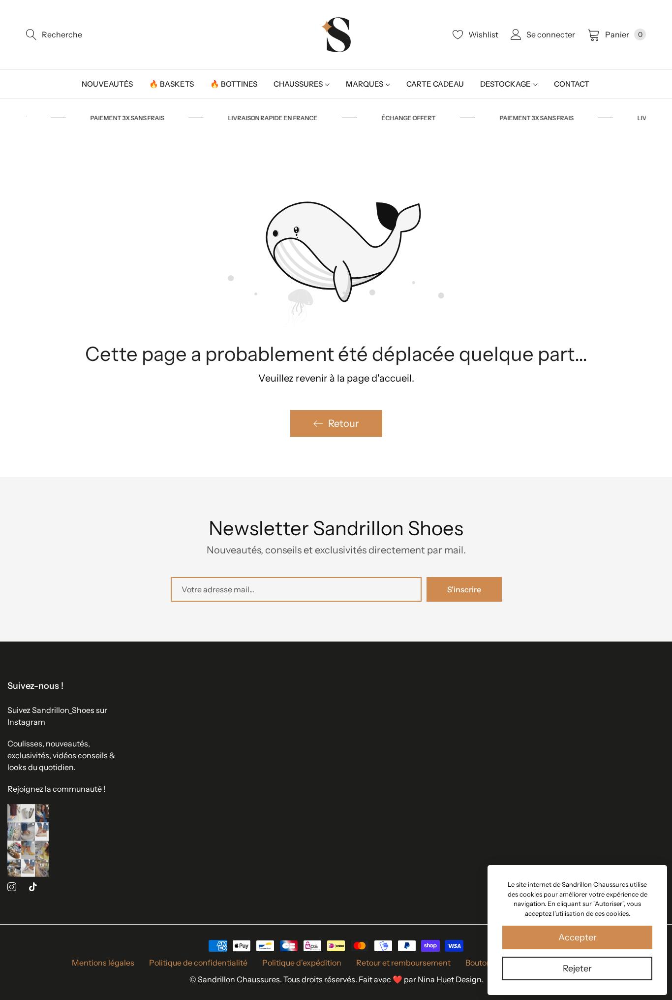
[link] (141, 118)
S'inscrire (464, 589)
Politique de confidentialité (198, 963)
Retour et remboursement (403, 963)
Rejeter (577, 968)
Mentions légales (103, 963)
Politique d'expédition (301, 963)
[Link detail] (11, 887)
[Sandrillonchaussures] (336, 34)
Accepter (577, 937)
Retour (343, 423)
